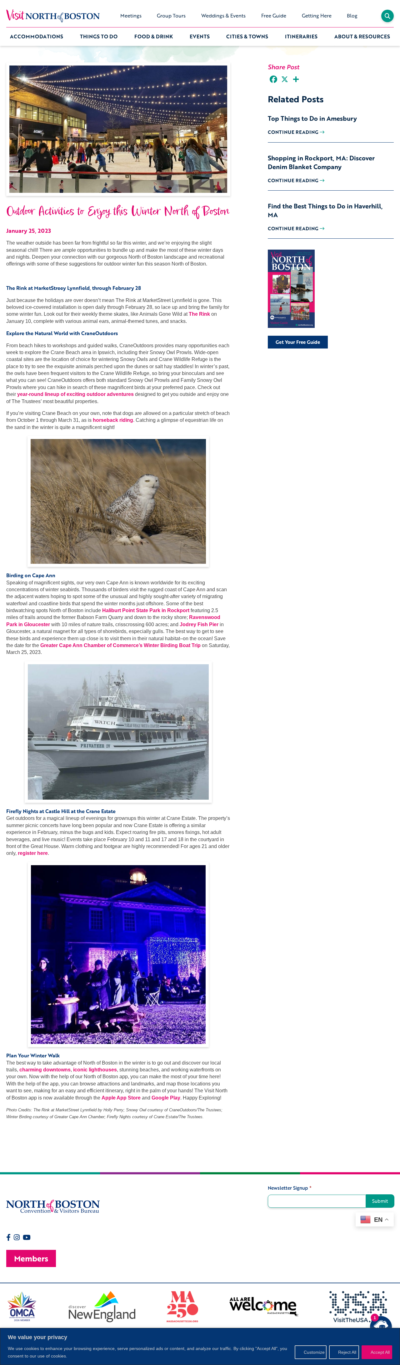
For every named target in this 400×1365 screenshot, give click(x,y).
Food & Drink (153, 36)
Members (31, 1258)
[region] (200, 1346)
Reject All (347, 1352)
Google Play (166, 1097)
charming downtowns (45, 1069)
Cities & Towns (247, 36)
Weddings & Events (223, 15)
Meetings (131, 15)
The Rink (199, 314)
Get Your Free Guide (298, 342)
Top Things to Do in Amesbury (312, 118)
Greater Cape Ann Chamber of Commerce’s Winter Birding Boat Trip (120, 645)
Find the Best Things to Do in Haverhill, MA (325, 210)
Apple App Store (121, 1097)
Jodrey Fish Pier (199, 624)
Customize (314, 1352)
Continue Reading (294, 132)
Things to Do (99, 36)
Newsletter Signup (290, 1188)
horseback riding (113, 420)
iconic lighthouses (95, 1069)
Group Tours (171, 15)
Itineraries (301, 36)
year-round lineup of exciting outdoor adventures (75, 394)
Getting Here (317, 15)
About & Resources (362, 36)
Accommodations (36, 36)
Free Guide (273, 15)
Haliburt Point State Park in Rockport (145, 610)
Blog (352, 15)
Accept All (380, 1352)
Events (200, 36)
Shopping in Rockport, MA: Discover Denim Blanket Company (321, 162)
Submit (380, 1200)
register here (33, 853)
